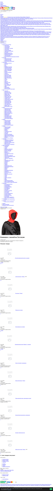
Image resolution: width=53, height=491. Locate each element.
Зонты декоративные (44, 20)
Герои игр (6, 32)
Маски (1, 26)
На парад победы (24, 37)
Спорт (30, 34)
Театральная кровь (24, 24)
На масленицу (15, 36)
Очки (4, 22)
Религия (16, 34)
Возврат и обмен (5, 460)
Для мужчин (35, 17)
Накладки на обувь (31, 21)
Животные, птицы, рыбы (46, 32)
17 (0, 263)
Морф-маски (2, 27)
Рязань (14, 485)
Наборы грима (28, 23)
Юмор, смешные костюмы (8, 35)
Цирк (42, 34)
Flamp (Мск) (11, 470)
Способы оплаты (5, 459)
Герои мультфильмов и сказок (22, 32)
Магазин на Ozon (5, 474)
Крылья (5, 21)
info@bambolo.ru (6, 6)
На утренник (37, 37)
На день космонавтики (17, 37)
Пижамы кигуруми (21, 19)
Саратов (26, 485)
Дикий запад (30, 32)
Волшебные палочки (22, 20)
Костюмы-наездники (8, 18)
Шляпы (3, 125)
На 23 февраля (38, 36)
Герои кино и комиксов (12, 32)
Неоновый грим (33, 23)
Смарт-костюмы (30, 18)
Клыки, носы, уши (22, 23)
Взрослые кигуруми (7, 19)
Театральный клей (37, 24)
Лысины (15, 21)
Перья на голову (12, 22)
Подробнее (9, 489)
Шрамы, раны (5, 25)
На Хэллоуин (6, 37)
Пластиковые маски (8, 27)
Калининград (28, 484)
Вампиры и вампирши (21, 31)
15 (0, 367)
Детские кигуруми (15, 19)
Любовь (16, 33)
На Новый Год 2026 (27, 36)
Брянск (1, 4)
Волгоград (10, 484)
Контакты (4, 464)
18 (0, 280)
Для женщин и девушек (28, 17)
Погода (43, 33)
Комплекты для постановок (34, 30)
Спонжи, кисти (3, 24)
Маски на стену (42, 30)
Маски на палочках (26, 26)
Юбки (33, 22)
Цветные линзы (41, 22)
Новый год (36, 33)
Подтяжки (17, 22)
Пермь (9, 485)
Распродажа (2, 38)
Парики (1, 28)
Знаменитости (2, 33)
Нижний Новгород (48, 484)
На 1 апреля (11, 37)
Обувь (50, 21)
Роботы (27, 34)
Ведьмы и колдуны (28, 31)
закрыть (1, 40)
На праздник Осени (30, 37)
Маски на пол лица (33, 26)
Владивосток (5, 484)
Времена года (44, 31)
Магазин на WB (5, 475)
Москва (43, 484)
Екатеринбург (17, 484)
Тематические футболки (48, 17)
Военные (40, 31)
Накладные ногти (38, 21)
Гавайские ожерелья (30, 20)
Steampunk (9, 31)
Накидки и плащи (25, 21)
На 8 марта (43, 36)
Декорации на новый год (9, 30)
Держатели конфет (25, 30)
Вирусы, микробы (35, 31)
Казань (25, 484)
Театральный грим (30, 24)
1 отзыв (1, 262)
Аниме (15, 31)
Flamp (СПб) (6, 470)
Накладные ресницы (45, 21)
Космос (10, 33)
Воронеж (13, 484)
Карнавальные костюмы (4, 17)
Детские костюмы (40, 17)
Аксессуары (2, 20)
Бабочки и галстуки (8, 20)
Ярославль (48, 485)
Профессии (6, 34)
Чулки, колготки (28, 22)
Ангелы (12, 31)
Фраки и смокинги (37, 34)
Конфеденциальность (6, 466)
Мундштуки (19, 21)
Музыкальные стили (21, 33)
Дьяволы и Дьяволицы (36, 32)
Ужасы (33, 34)
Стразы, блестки (18, 24)
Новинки (2, 39)
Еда (41, 32)
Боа (16, 20)
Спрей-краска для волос (10, 24)
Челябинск (44, 485)
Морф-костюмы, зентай (16, 18)
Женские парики (19, 28)
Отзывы (3, 463)
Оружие (1, 22)
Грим (1, 23)
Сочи (29, 485)
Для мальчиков (16, 17)
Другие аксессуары (37, 20)
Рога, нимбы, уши (22, 22)
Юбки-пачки (36, 22)
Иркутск (21, 484)
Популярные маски (15, 27)
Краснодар (33, 484)
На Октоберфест (21, 36)
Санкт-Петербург (22, 485)
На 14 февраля (33, 36)
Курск (41, 484)
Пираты (40, 33)
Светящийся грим (47, 23)
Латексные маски (20, 26)
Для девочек (11, 17)
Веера (18, 20)
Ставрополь (32, 485)
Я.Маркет (2, 470)
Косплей (13, 33)
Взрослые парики (6, 28)
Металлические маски (41, 26)
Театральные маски (22, 27)
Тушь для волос (43, 24)
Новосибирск (2, 485)
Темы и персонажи (3, 31)
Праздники (2, 36)
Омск (6, 485)
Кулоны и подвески (10, 21)
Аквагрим (4, 23)
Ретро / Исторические (22, 34)
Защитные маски (14, 26)
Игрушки (7, 33)
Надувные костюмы (23, 18)
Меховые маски (48, 26)
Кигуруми (2, 19)
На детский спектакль (8, 36)
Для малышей (21, 17)
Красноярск (37, 484)
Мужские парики (25, 28)
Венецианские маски (6, 26)
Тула (39, 485)
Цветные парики (31, 28)
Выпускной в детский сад (44, 37)
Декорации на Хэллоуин (18, 30)
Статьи (3, 465)
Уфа (41, 485)
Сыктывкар (37, 485)
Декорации (2, 30)
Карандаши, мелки (15, 23)
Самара (17, 485)
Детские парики (12, 28)
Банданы (13, 20)
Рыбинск (11, 485)
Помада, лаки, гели (40, 23)
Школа (44, 34)
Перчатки (7, 22)
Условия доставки (5, 461)
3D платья (2, 18)
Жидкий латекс (9, 23)
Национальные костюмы (30, 33)
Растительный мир (12, 34)
